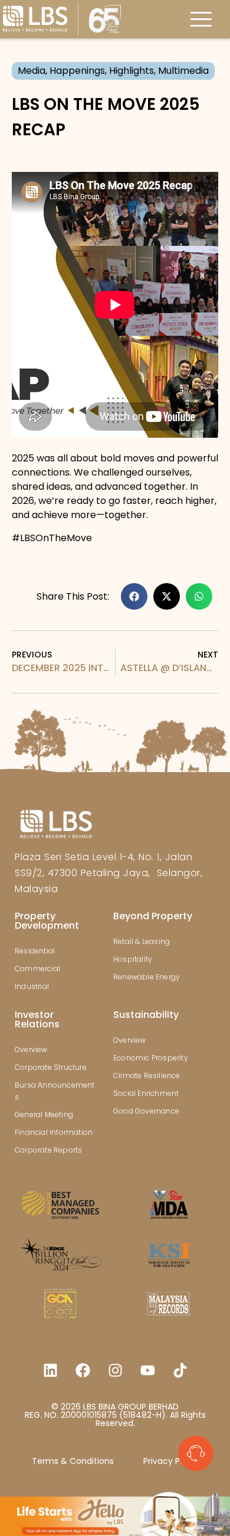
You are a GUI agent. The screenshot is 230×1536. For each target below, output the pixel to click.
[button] (134, 596)
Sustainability (146, 1014)
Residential (35, 951)
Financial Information (54, 1132)
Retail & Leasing (141, 941)
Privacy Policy (171, 1461)
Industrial (32, 986)
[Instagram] (115, 1370)
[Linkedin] (50, 1370)
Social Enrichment (146, 1093)
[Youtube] (147, 1370)
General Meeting (44, 1114)
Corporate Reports (48, 1150)
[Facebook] (82, 1370)
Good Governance (146, 1111)
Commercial (37, 969)
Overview (31, 1049)
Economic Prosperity (150, 1058)
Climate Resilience (146, 1075)
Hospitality (132, 959)
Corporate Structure (51, 1067)
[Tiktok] (180, 1370)
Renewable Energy (146, 977)
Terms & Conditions (73, 1461)
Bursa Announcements (55, 1091)
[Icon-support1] (195, 1453)
